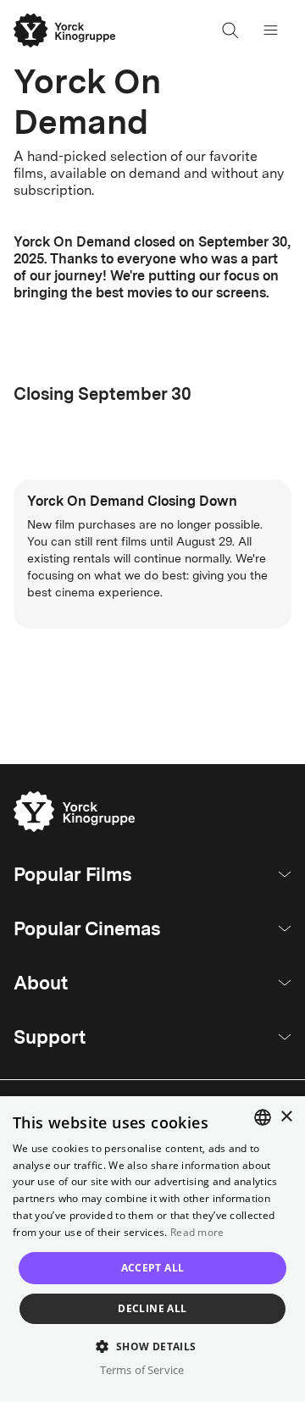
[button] (152, 1345)
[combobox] (262, 1117)
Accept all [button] (153, 1268)
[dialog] (152, 1249)
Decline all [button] (152, 1308)
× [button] (286, 1117)
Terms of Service (142, 1369)
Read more (197, 1232)
